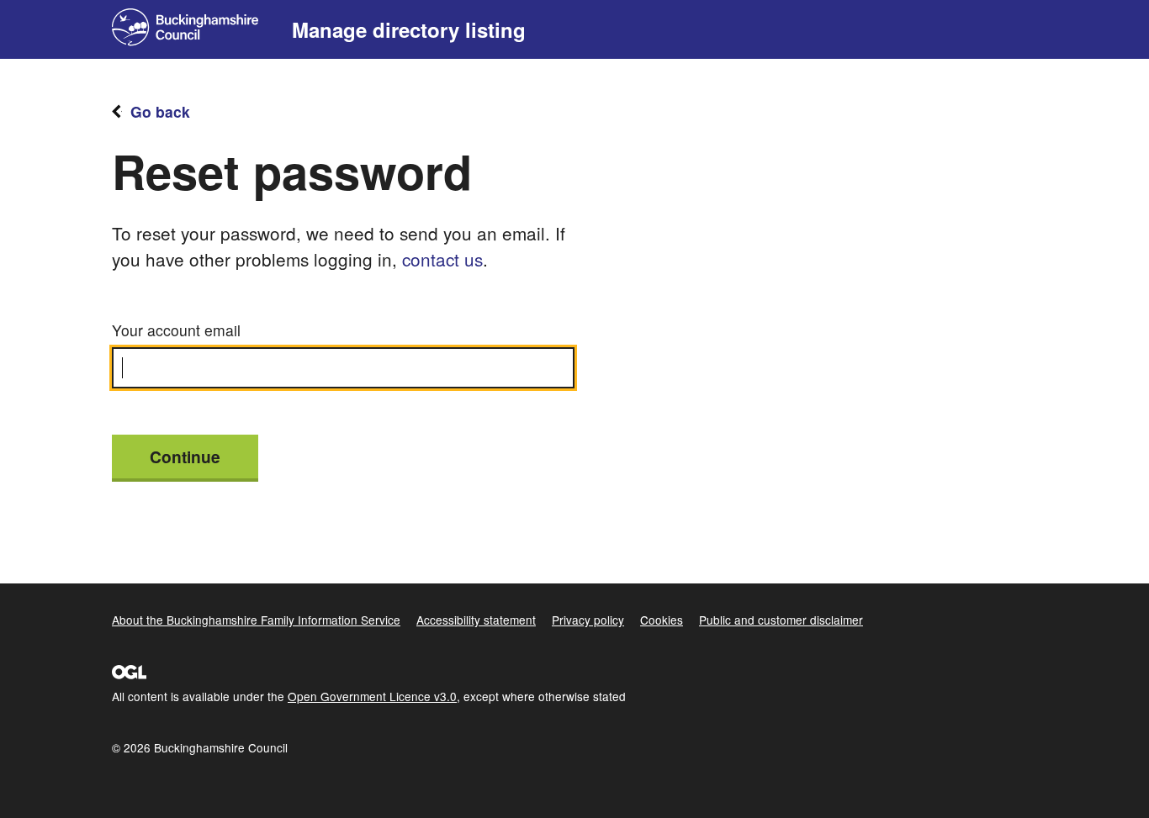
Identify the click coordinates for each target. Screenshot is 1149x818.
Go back (160, 111)
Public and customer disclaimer (781, 619)
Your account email (176, 329)
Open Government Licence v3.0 (372, 696)
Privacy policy (588, 619)
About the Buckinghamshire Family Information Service (256, 619)
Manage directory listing (409, 29)
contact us (442, 259)
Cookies (661, 619)
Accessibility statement (476, 619)
